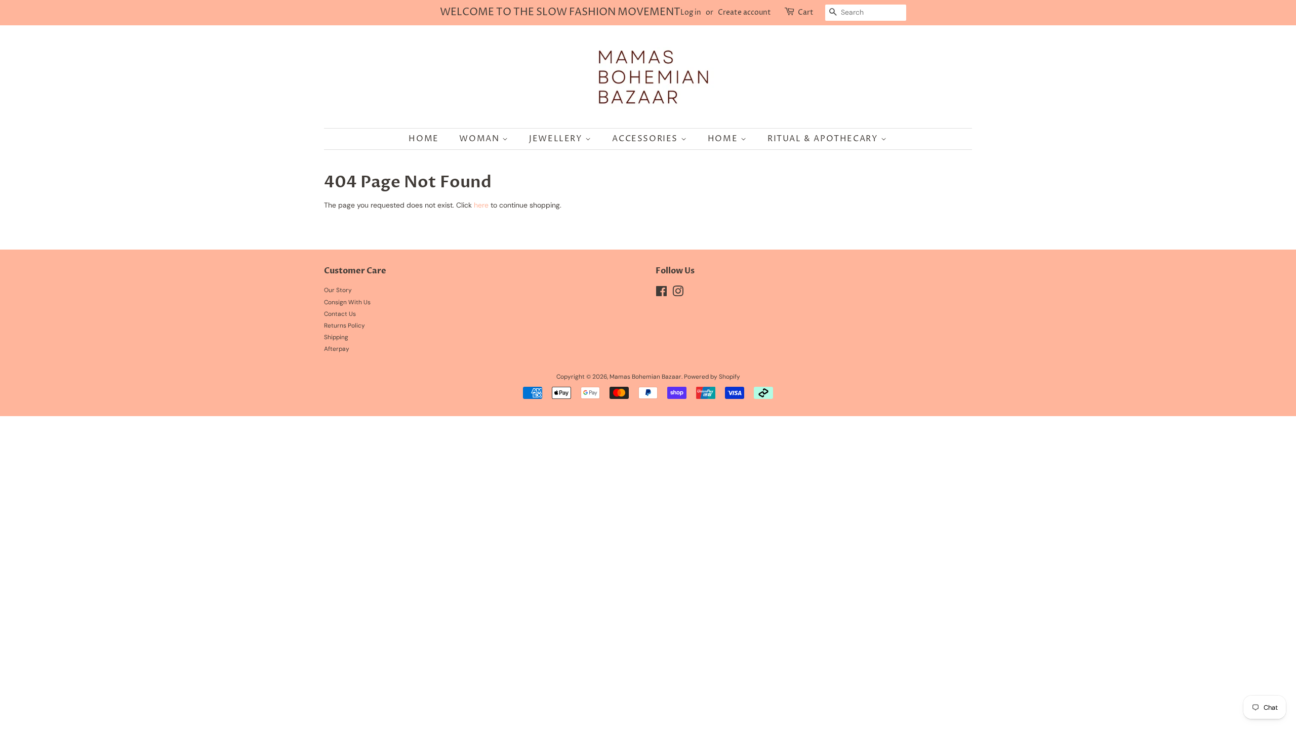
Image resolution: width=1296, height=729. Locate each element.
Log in (690, 12)
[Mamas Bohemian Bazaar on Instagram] (677, 294)
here (481, 205)
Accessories (646, 138)
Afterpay (336, 349)
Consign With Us (347, 302)
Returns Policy (344, 325)
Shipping (336, 337)
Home (423, 138)
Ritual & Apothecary (824, 138)
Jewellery (557, 138)
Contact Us (340, 314)
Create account (744, 12)
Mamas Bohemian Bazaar (645, 377)
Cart (806, 12)
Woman (480, 138)
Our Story (338, 290)
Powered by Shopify (712, 377)
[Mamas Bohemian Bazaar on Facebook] (661, 294)
